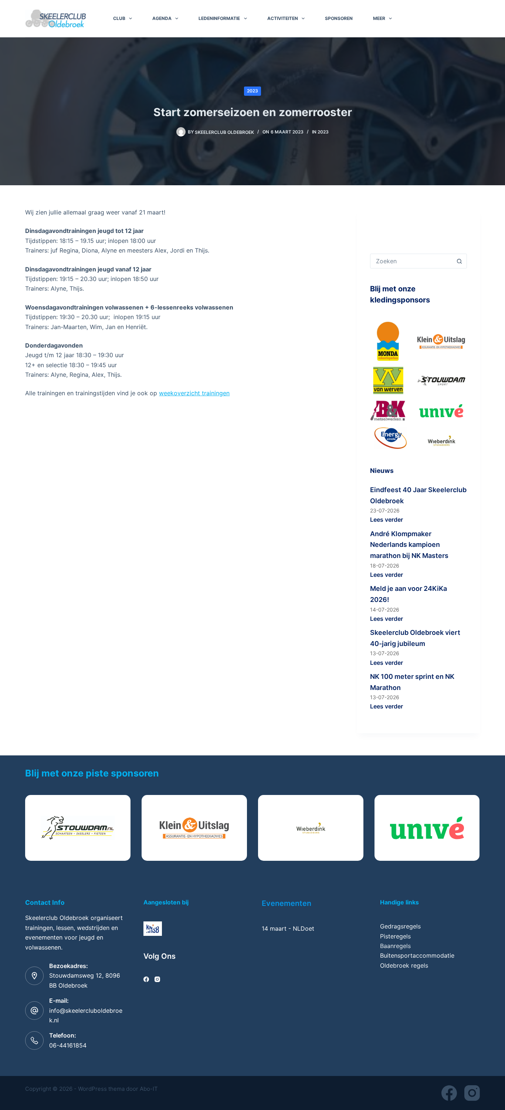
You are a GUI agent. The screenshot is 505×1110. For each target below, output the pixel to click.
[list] (252, 828)
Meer (379, 18)
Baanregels (395, 946)
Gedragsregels (400, 926)
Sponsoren (339, 18)
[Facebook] (146, 979)
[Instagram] (157, 979)
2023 (252, 91)
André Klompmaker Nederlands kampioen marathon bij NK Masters (409, 544)
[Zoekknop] (460, 261)
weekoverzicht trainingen (194, 393)
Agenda (162, 18)
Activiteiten (282, 18)
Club (119, 18)
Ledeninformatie (219, 18)
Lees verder (386, 519)
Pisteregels (395, 936)
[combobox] (411, 261)
